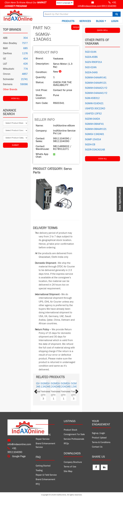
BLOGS (100, 21)
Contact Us (97, 447)
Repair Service (43, 439)
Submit (15, 145)
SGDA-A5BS (91, 57)
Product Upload (99, 437)
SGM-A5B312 (92, 98)
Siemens (7, 84)
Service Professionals (74, 439)
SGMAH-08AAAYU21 (95, 129)
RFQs (66, 443)
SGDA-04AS (91, 72)
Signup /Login (98, 433)
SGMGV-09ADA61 (74, 385)
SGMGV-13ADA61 (44, 385)
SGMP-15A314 (93, 139)
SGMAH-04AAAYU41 (95, 77)
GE (4, 58)
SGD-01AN (90, 51)
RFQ (38, 484)
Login (114, 21)
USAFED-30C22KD (95, 108)
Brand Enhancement (45, 479)
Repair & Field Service (46, 475)
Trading (39, 470)
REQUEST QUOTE (76, 27)
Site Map (68, 471)
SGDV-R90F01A (93, 62)
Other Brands (10, 89)
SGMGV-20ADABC (54, 385)
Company (40, 430)
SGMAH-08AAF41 (94, 124)
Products (68, 21)
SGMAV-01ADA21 (94, 103)
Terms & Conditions (101, 442)
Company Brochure (73, 462)
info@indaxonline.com (89, 6)
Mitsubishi (8, 68)
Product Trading (43, 434)
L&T (5, 63)
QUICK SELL (102, 30)
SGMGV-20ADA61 (64, 385)
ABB (5, 37)
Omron (6, 74)
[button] (39, 390)
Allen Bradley (10, 43)
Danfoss (7, 53)
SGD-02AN (90, 67)
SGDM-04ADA (92, 118)
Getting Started (43, 466)
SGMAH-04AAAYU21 (95, 82)
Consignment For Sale (74, 434)
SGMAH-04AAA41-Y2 (96, 93)
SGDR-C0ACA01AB (95, 149)
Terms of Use (70, 466)
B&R (5, 48)
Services (85, 21)
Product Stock (70, 430)
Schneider (8, 79)
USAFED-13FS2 (93, 113)
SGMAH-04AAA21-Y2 (96, 87)
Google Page (19, 456)
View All (15, 98)
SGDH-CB (90, 144)
